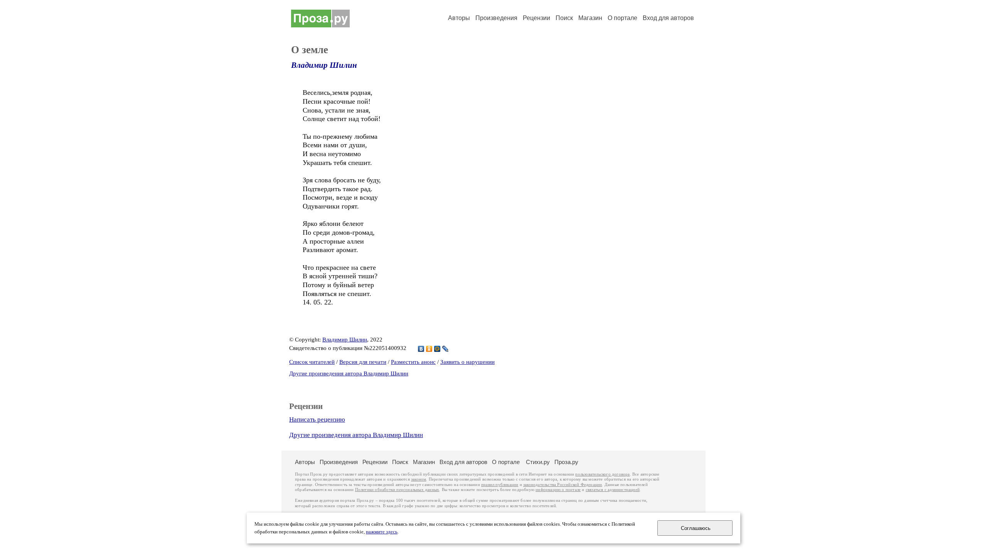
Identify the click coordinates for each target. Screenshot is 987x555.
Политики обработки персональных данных (397, 490)
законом (418, 479)
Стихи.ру (538, 462)
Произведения (496, 18)
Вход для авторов (668, 18)
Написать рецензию (317, 419)
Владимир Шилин (324, 65)
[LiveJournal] (445, 349)
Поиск (564, 18)
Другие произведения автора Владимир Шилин (348, 373)
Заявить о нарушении (467, 362)
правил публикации (499, 485)
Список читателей (312, 362)
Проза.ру (566, 462)
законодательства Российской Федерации (562, 485)
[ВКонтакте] (421, 349)
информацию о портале (558, 490)
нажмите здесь (381, 532)
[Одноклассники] (429, 349)
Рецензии (536, 18)
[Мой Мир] (437, 349)
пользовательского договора (602, 474)
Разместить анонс (413, 362)
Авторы (459, 18)
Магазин (590, 18)
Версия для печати (362, 362)
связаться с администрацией (613, 490)
